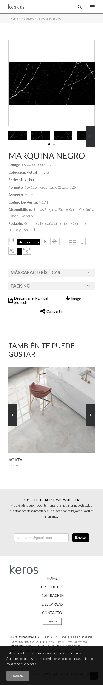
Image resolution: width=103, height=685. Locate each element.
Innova (43, 172)
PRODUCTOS (52, 587)
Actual (32, 172)
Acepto (18, 676)
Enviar (80, 537)
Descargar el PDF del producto (31, 300)
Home (14, 18)
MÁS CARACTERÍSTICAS (35, 272)
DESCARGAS (52, 604)
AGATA (15, 459)
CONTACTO (52, 613)
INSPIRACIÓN (52, 595)
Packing (20, 286)
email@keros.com (78, 641)
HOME (52, 578)
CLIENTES (52, 621)
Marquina (26, 179)
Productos (27, 18)
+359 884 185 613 (56, 641)
